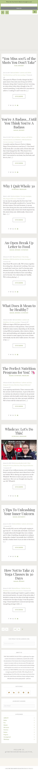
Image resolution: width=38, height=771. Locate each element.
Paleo (4, 199)
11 (18, 629)
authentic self (23, 72)
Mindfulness (18, 139)
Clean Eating (25, 257)
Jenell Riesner (17, 257)
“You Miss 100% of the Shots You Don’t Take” (19, 60)
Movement (21, 517)
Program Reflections (11, 199)
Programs (23, 189)
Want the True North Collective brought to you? (19, 2)
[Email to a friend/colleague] (18, 105)
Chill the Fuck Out (25, 588)
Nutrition (15, 189)
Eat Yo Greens (10, 385)
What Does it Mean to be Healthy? (19, 307)
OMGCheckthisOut (26, 139)
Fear (15, 65)
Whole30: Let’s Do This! (19, 431)
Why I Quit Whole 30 (19, 186)
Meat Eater (16, 385)
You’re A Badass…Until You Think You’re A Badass (19, 123)
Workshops (6, 739)
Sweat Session (19, 591)
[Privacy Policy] (28, 768)
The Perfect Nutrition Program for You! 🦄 (19, 370)
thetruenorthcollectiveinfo (20, 463)
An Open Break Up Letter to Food (19, 244)
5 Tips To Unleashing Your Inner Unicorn (19, 511)
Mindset (21, 65)
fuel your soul (11, 75)
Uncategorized (7, 737)
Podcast (5, 732)
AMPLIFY (6, 718)
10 (15, 629)
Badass (16, 130)
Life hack (31, 524)
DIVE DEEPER (19, 96)
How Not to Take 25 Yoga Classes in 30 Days (19, 574)
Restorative (12, 591)
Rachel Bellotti (15, 72)
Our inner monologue (20, 75)
